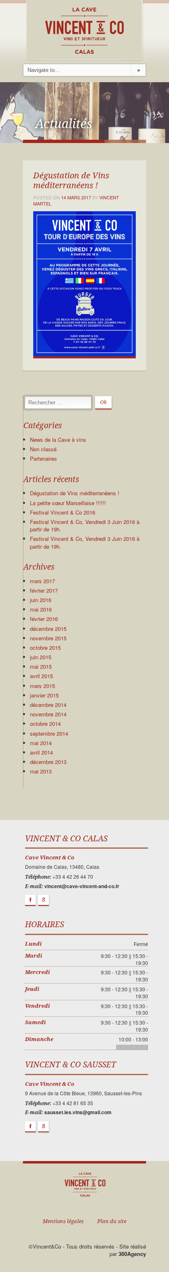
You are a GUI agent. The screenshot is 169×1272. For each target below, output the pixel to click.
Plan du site (111, 1221)
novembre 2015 (48, 638)
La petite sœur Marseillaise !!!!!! (68, 503)
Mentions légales (63, 1221)
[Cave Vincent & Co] (84, 30)
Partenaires (43, 458)
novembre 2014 (48, 714)
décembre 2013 (48, 762)
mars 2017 (42, 581)
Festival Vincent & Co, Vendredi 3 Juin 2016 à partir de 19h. (84, 525)
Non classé (43, 449)
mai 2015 (41, 666)
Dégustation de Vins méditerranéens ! (74, 493)
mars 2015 (42, 686)
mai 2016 (41, 609)
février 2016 (44, 619)
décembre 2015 (48, 629)
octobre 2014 (45, 723)
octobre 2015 (45, 647)
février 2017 (44, 590)
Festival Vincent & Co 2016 (62, 512)
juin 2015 (40, 657)
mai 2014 (41, 743)
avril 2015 (41, 676)
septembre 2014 (49, 733)
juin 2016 (40, 600)
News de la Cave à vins (58, 439)
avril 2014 (41, 752)
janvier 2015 (44, 695)
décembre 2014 (48, 705)
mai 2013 (41, 771)
